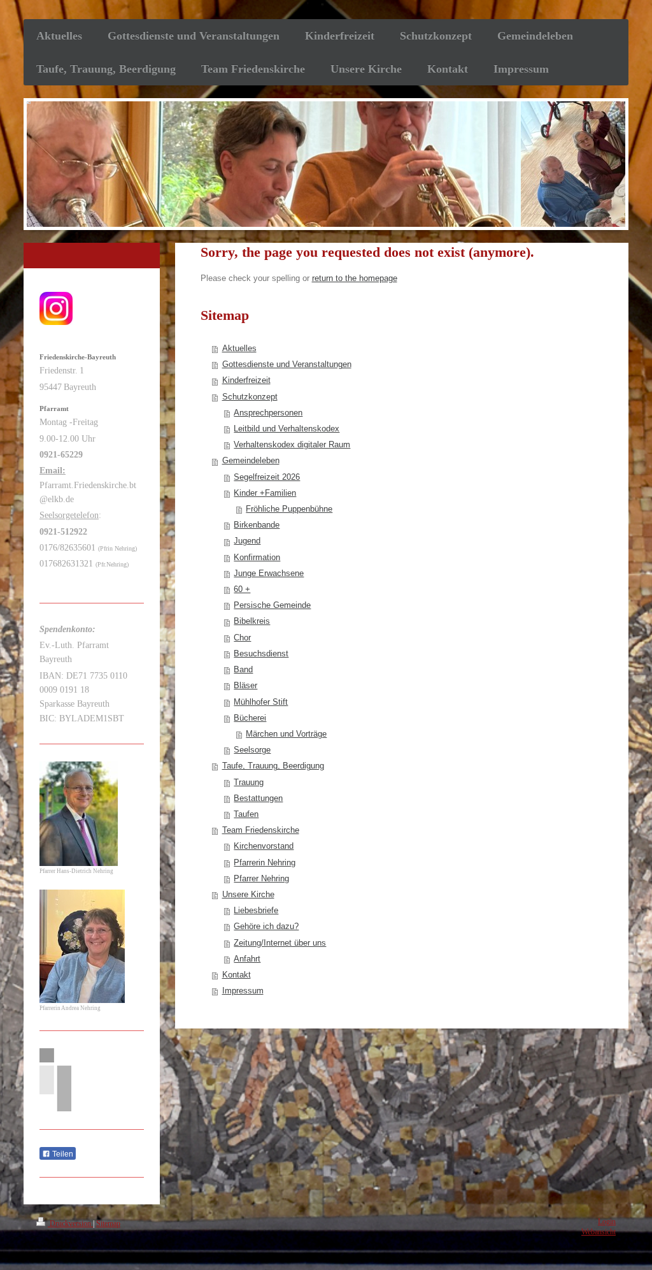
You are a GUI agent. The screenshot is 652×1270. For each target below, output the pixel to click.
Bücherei (250, 718)
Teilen (61, 1154)
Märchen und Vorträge (286, 734)
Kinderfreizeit (246, 380)
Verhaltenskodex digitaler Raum (292, 444)
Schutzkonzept (250, 397)
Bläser (245, 685)
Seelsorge (252, 750)
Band (243, 669)
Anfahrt (247, 959)
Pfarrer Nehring (261, 878)
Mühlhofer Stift (261, 702)
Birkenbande (257, 525)
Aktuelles (239, 348)
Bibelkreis (252, 621)
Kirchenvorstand (264, 846)
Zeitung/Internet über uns (280, 943)
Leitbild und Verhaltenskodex (286, 428)
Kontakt (236, 975)
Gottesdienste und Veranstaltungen (286, 364)
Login (607, 1222)
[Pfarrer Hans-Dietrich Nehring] (78, 813)
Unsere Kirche (248, 894)
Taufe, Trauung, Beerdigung (273, 765)
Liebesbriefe (256, 910)
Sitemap (108, 1224)
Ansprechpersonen (268, 412)
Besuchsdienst (261, 653)
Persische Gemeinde (272, 605)
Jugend (247, 541)
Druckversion (70, 1224)
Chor (242, 637)
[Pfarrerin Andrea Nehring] (82, 946)
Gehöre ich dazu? (266, 926)
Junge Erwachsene (269, 573)
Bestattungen (258, 798)
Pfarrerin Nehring (264, 862)
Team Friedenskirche (260, 830)
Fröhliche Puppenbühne (289, 509)
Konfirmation (257, 557)
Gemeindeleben (251, 460)
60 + (242, 589)
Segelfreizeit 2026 (267, 477)
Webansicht (598, 1232)
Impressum (243, 990)
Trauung (249, 782)
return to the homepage (354, 278)
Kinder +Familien (265, 493)
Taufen (246, 814)
